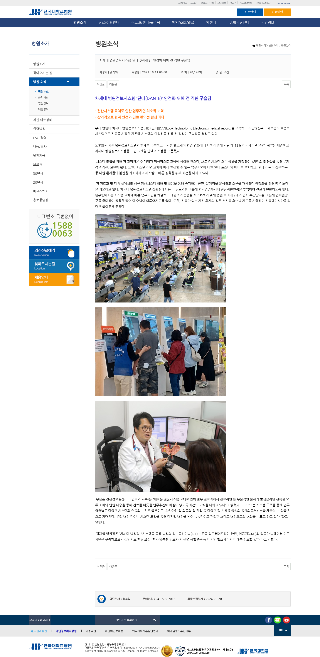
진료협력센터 (245, 2)
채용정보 (43, 109)
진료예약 (277, 11)
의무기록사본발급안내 (145, 631)
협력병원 (39, 129)
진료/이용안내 (108, 22)
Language (284, 3)
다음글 (113, 84)
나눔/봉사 (40, 146)
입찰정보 (43, 103)
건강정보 (267, 22)
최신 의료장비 (42, 120)
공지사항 (43, 97)
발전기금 (39, 155)
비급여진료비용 (114, 631)
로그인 (193, 2)
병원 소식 (39, 82)
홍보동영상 (40, 200)
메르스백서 (40, 191)
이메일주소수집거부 (179, 631)
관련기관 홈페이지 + (127, 620)
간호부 (232, 2)
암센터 (212, 22)
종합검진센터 (207, 2)
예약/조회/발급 (183, 22)
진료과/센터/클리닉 (145, 22)
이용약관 (91, 631)
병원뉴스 (43, 91)
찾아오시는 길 (42, 73)
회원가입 (182, 2)
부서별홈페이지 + (40, 620)
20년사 (38, 182)
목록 (286, 84)
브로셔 (37, 164)
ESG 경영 (39, 137)
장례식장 (221, 2)
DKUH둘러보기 (263, 2)
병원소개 (79, 22)
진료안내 (250, 11)
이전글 (101, 84)
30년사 (38, 173)
